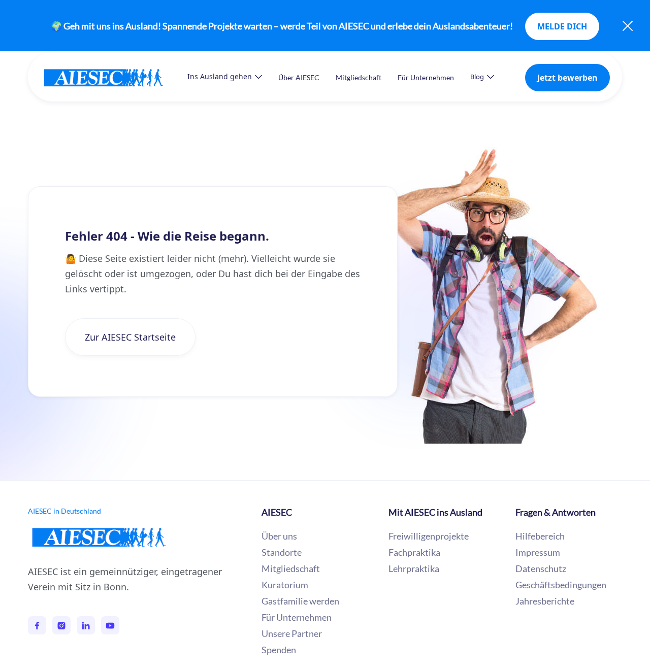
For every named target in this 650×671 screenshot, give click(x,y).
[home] (113, 77)
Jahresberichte (544, 601)
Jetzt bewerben (567, 77)
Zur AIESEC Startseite (130, 337)
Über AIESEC (298, 77)
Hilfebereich (540, 536)
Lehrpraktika (413, 568)
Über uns (279, 536)
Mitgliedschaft (358, 77)
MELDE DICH (562, 26)
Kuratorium (285, 584)
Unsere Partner (292, 633)
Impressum (537, 552)
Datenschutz (540, 568)
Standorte (282, 552)
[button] (224, 77)
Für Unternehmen (426, 77)
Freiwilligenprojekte (428, 536)
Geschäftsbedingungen (560, 584)
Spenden (279, 649)
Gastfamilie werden (300, 601)
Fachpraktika (414, 552)
